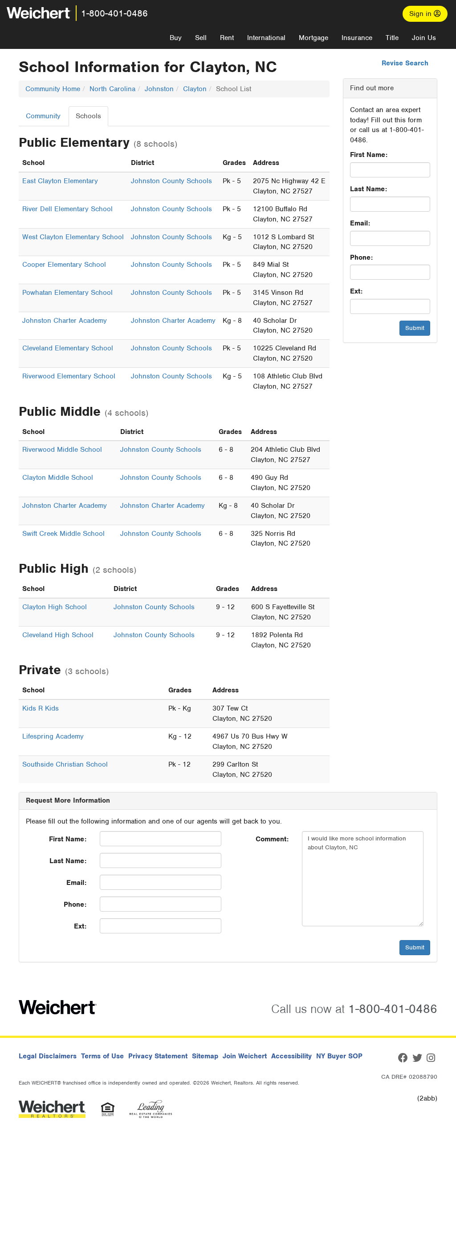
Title (392, 37)
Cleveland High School (58, 635)
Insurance (357, 37)
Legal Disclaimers (48, 1056)
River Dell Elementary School (67, 209)
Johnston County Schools (171, 181)
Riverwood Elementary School (68, 376)
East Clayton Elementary (60, 181)
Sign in (421, 13)
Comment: (272, 839)
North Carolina (112, 88)
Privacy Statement (157, 1056)
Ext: (356, 291)
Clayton (195, 88)
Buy (176, 37)
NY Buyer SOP (339, 1056)
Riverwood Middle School (62, 449)
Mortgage (313, 37)
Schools (88, 116)
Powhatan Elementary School (67, 292)
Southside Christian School (65, 764)
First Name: (368, 154)
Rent (227, 37)
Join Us (424, 37)
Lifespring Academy (53, 736)
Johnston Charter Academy (64, 320)
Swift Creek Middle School (63, 533)
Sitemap (205, 1056)
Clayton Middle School (57, 477)
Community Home (52, 88)
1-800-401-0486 (114, 13)
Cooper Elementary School (64, 264)
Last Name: (368, 189)
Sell (201, 37)
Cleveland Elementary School (67, 348)
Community (43, 116)
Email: (360, 223)
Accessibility (291, 1056)
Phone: (361, 257)
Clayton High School (54, 607)
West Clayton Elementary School (73, 237)
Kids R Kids (40, 708)
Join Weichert (245, 1056)
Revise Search (405, 63)
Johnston (159, 88)
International (266, 37)
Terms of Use (102, 1056)
